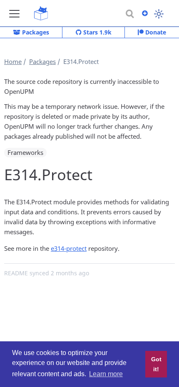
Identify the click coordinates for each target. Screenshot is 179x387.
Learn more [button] (106, 373)
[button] (14, 13)
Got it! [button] (156, 364)
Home (13, 61)
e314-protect (69, 248)
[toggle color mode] (159, 14)
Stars (97, 32)
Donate (155, 32)
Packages (34, 32)
